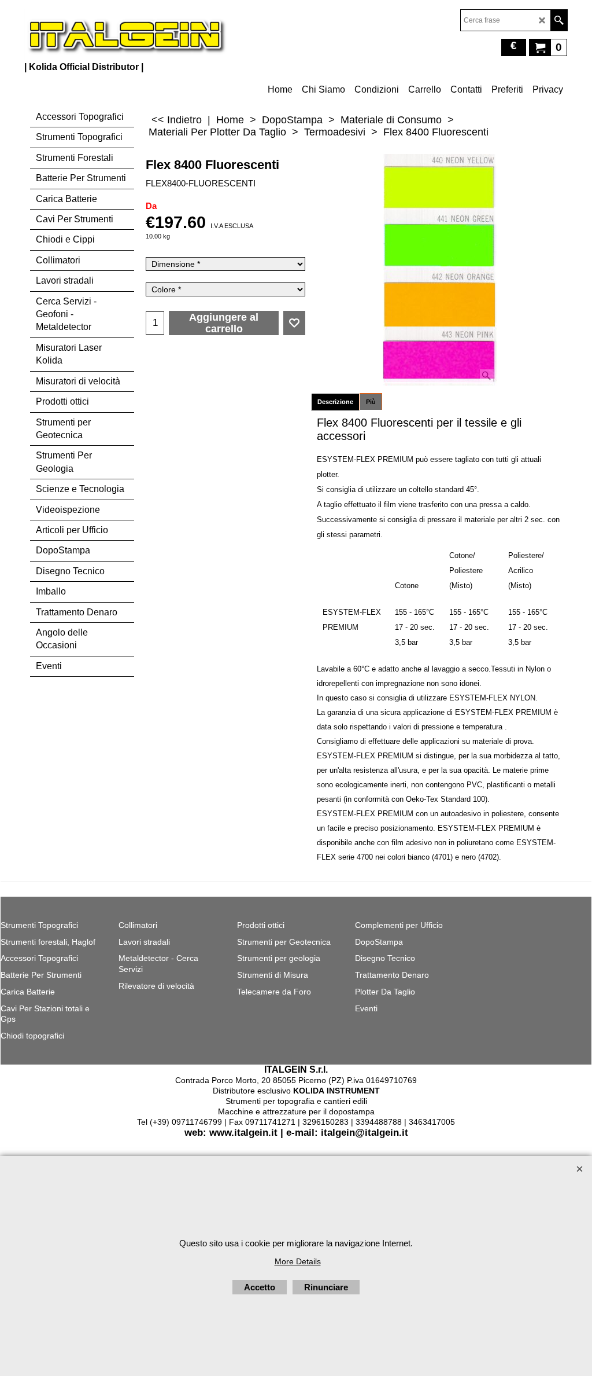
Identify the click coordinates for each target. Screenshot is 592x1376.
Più (371, 401)
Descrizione (335, 401)
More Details (298, 1261)
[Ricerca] (558, 20)
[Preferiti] (294, 323)
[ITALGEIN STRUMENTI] (125, 34)
